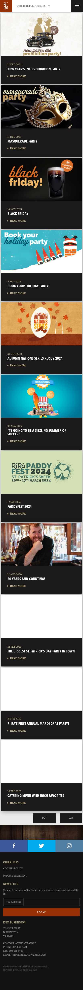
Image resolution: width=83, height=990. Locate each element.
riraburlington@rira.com (29, 954)
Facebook (14, 846)
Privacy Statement (15, 875)
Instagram (69, 846)
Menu (77, 6)
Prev (44, 818)
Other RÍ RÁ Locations (31, 5)
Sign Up (41, 911)
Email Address (13, 902)
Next (71, 818)
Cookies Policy (13, 868)
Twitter (41, 846)
